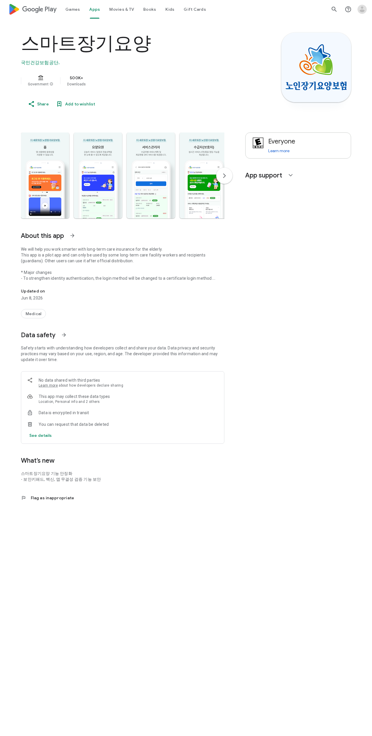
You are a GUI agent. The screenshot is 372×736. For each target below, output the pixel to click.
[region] (137, 80)
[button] (51, 84)
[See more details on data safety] (40, 435)
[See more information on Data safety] (64, 335)
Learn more (48, 385)
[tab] (73, 9)
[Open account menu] (362, 9)
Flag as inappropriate (47, 497)
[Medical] (33, 313)
